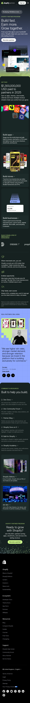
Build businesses (10, 218)
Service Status (7, 659)
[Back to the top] (4, 562)
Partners (5, 609)
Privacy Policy (7, 680)
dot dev (6, 505)
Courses (5, 632)
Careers (5, 580)
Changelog (6, 639)
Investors (5, 583)
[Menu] (28, 3)
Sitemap (5, 683)
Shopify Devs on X (10, 427)
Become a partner (8, 40)
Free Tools (6, 636)
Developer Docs (7, 599)
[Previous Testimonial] (4, 375)
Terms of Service (8, 674)
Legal (4, 677)
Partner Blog (7, 418)
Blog (4, 623)
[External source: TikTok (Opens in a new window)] (19, 691)
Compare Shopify (8, 626)
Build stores (8, 176)
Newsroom (6, 586)
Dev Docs (7, 400)
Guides (5, 629)
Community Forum (8, 652)
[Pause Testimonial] (8, 375)
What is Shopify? (7, 573)
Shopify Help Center (9, 649)
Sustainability (7, 589)
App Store (6, 606)
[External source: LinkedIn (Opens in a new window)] (23, 691)
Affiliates (5, 612)
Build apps (7, 135)
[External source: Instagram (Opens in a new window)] (15, 691)
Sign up (22, 3)
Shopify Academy (9, 446)
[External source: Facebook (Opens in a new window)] (4, 691)
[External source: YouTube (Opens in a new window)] (11, 691)
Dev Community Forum (11, 409)
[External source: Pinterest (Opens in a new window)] (4, 695)
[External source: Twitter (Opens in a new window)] (7, 691)
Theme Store (6, 603)
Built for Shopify (9, 436)
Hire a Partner (7, 655)
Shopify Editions (9, 477)
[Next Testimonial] (13, 375)
